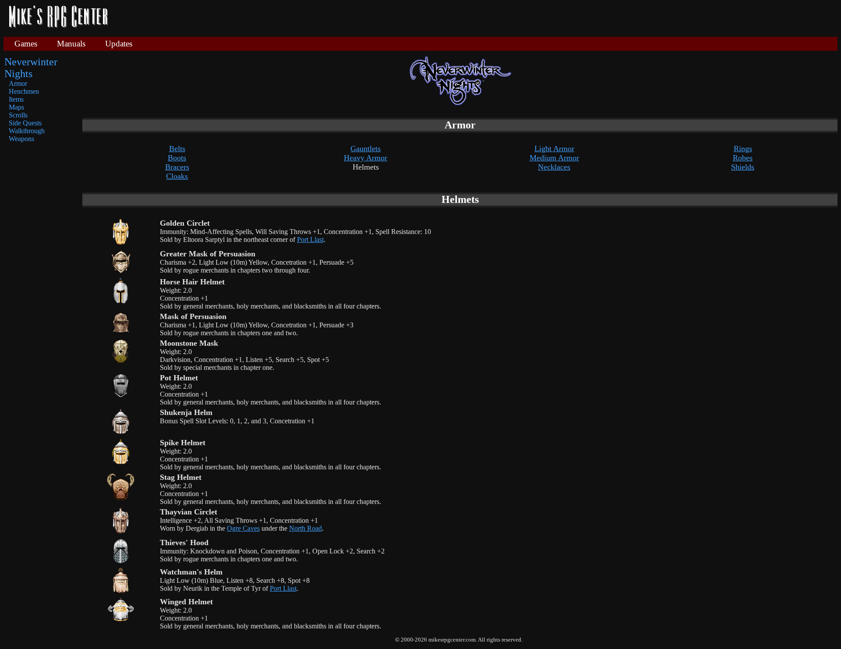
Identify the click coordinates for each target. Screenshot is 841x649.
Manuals (71, 43)
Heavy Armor (365, 157)
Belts (177, 148)
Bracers (177, 167)
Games (25, 43)
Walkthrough (27, 131)
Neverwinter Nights (30, 67)
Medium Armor (554, 157)
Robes (743, 157)
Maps (16, 107)
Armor (18, 83)
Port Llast (310, 239)
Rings (743, 148)
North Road (305, 528)
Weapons (21, 138)
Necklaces (554, 167)
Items (16, 99)
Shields (742, 167)
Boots (177, 157)
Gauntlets (365, 148)
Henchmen (24, 91)
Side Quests (25, 123)
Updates (118, 43)
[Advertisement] (476, 17)
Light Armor (554, 148)
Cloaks (177, 176)
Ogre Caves (243, 528)
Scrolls (18, 115)
